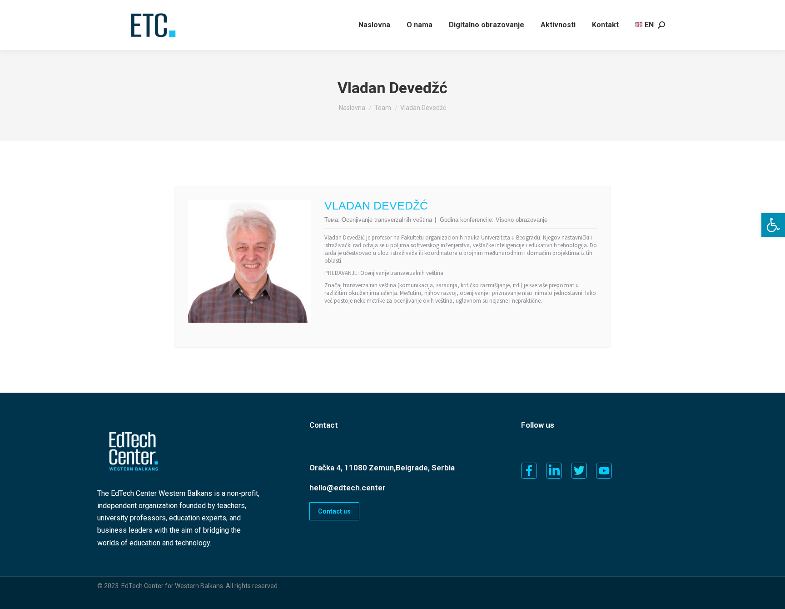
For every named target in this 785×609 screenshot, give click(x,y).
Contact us (334, 511)
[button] (773, 225)
